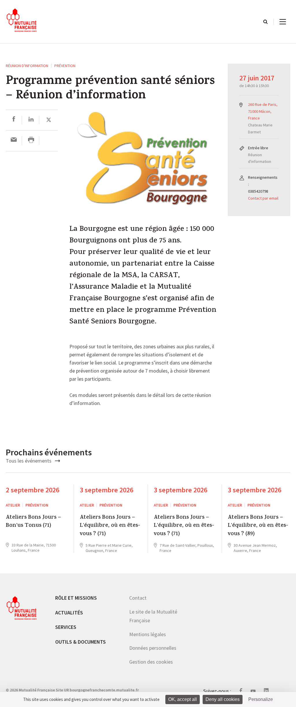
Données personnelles (152, 648)
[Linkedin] (31, 120)
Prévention (64, 65)
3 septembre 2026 (106, 489)
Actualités (69, 612)
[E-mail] (14, 140)
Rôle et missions (76, 597)
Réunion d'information (27, 65)
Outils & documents (80, 641)
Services (65, 627)
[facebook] (14, 120)
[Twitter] (49, 120)
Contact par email (263, 198)
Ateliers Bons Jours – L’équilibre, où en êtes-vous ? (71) (110, 526)
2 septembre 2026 (32, 489)
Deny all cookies (223, 699)
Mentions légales (147, 634)
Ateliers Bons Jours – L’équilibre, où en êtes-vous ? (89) (258, 526)
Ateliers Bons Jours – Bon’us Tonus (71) (33, 522)
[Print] (31, 140)
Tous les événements (29, 460)
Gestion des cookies (151, 661)
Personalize (260, 699)
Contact (138, 597)
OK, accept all (182, 699)
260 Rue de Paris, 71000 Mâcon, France (263, 111)
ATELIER (13, 505)
